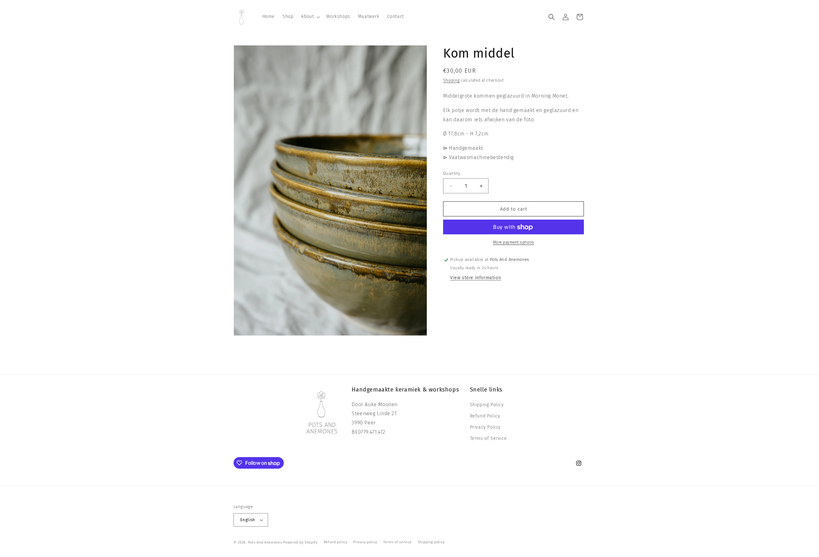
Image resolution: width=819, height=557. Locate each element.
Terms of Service (488, 438)
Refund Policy (485, 416)
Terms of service (397, 542)
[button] (309, 16)
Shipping (451, 80)
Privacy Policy (485, 427)
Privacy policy (365, 542)
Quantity (451, 173)
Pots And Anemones (265, 542)
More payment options (513, 242)
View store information (475, 278)
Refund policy (335, 542)
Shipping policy (431, 542)
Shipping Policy (487, 405)
